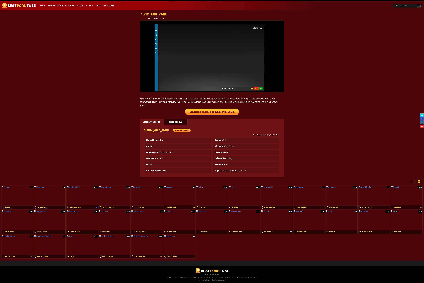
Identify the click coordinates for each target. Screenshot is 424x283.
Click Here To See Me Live (212, 112)
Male (60, 5)
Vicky (163, 18)
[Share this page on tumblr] (422, 122)
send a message (182, 130)
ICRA (217, 275)
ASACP (211, 275)
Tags (98, 5)
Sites (88, 5)
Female (52, 5)
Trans (80, 5)
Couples (69, 5)
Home (43, 5)
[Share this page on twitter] (422, 115)
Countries (108, 5)
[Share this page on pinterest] (422, 126)
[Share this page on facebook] (422, 119)
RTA (206, 275)
